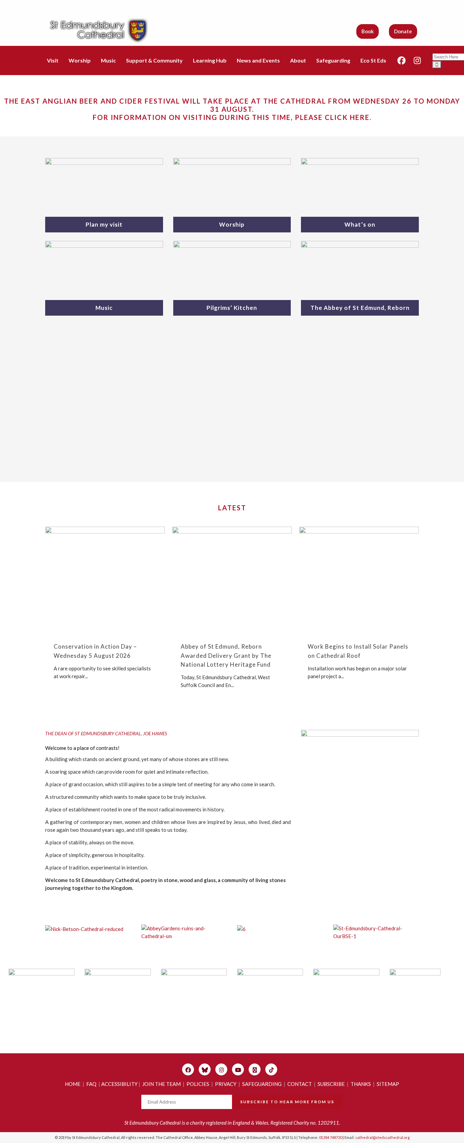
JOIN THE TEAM (161, 1084)
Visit (52, 60)
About (298, 60)
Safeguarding (333, 60)
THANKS (361, 1084)
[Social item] (401, 60)
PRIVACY (225, 1084)
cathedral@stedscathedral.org (382, 1137)
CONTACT (299, 1084)
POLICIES (197, 1084)
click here (347, 117)
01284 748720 (330, 1137)
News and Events (258, 60)
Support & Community (154, 60)
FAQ (91, 1084)
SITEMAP (388, 1084)
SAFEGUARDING (262, 1084)
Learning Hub (210, 60)
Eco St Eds (373, 60)
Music (108, 60)
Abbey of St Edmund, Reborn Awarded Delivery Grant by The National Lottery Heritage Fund (226, 655)
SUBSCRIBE (331, 1084)
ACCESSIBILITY (119, 1084)
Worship (80, 60)
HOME (73, 1084)
